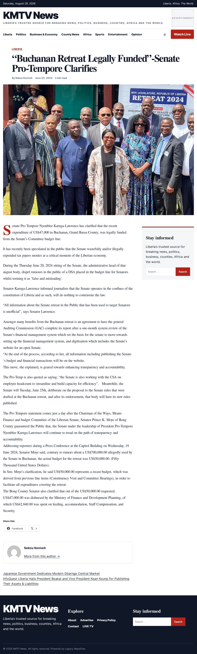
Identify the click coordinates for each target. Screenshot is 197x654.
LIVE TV (88, 626)
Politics (21, 34)
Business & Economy (44, 34)
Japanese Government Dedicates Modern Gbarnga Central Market (51, 573)
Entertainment (118, 34)
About (72, 620)
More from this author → (42, 556)
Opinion (136, 34)
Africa (87, 34)
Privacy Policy (106, 620)
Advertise (86, 620)
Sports (99, 34)
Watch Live (182, 34)
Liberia (7, 34)
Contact (73, 626)
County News (70, 34)
